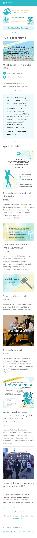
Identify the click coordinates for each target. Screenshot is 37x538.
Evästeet (6, 531)
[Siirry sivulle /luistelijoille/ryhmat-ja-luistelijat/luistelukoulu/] (18, 20)
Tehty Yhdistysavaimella (25, 531)
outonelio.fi (17, 519)
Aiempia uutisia (9, 507)
